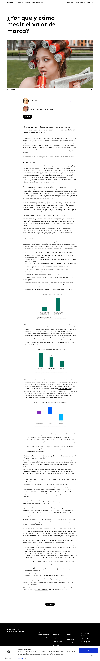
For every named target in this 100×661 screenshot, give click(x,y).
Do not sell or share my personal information (88, 655)
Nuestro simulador (34, 473)
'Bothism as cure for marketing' (54, 246)
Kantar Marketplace (37, 2)
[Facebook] (84, 642)
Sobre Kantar (70, 2)
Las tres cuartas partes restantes (34, 384)
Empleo (77, 2)
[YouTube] (89, 642)
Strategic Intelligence (43, 637)
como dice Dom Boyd (63, 174)
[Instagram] (82, 642)
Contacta (82, 2)
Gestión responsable (72, 642)
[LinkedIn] (86, 642)
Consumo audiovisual (58, 632)
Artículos (27, 2)
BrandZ (39, 193)
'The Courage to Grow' (65, 388)
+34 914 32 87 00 (86, 638)
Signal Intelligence (43, 632)
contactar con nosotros (41, 589)
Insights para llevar (57, 641)
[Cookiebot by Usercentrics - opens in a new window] (9, 658)
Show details (21, 658)
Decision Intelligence (43, 634)
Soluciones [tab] (18, 2)
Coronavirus (56, 634)
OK (88, 650)
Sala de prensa (70, 639)
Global (88, 2)
